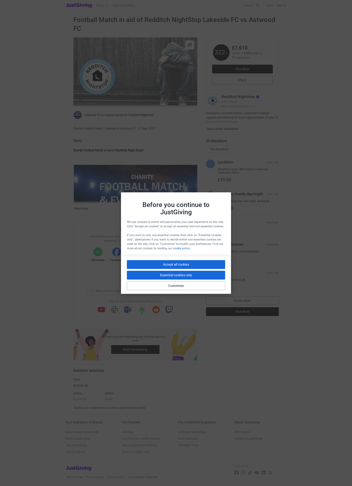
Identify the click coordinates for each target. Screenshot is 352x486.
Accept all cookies (176, 264)
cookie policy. (181, 248)
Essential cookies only (176, 275)
